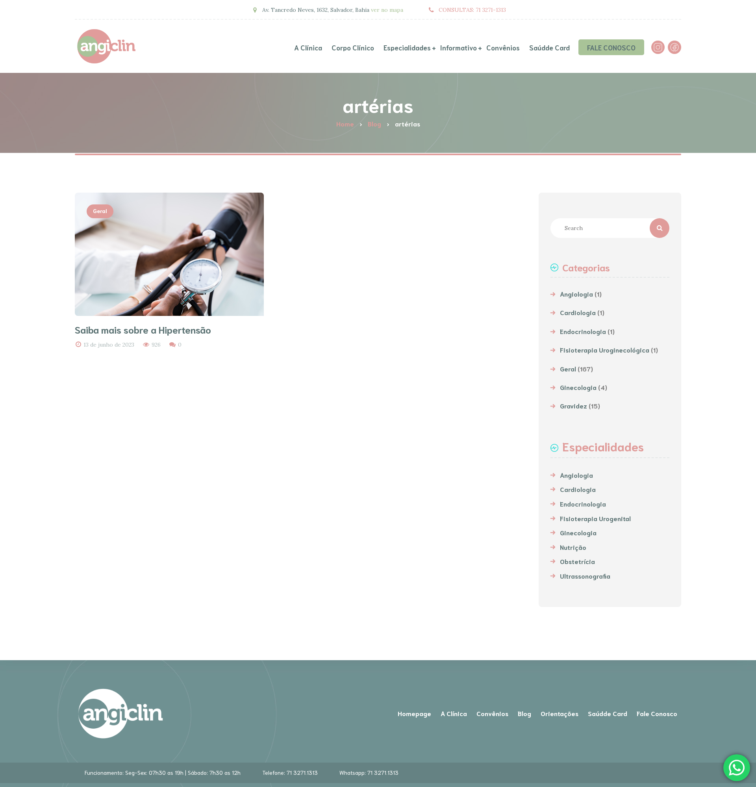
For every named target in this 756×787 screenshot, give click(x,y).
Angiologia (576, 294)
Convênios (492, 713)
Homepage (414, 713)
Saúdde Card (607, 713)
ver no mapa (387, 9)
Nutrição (573, 547)
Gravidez (573, 405)
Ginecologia (578, 387)
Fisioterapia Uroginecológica (604, 349)
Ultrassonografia (585, 576)
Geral (100, 210)
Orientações (559, 713)
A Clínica (454, 713)
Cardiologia (578, 312)
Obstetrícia (577, 561)
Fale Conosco (657, 713)
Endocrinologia (583, 331)
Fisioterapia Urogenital (595, 518)
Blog (524, 713)
